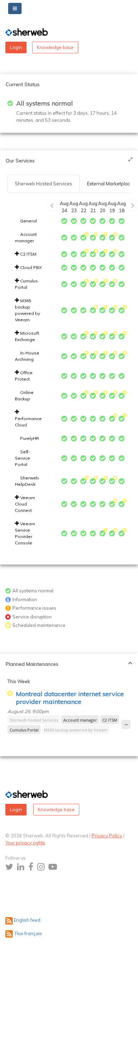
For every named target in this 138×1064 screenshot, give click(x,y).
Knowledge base (55, 47)
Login (16, 47)
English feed (27, 920)
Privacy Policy (107, 835)
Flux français (27, 933)
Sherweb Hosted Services (43, 183)
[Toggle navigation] (15, 8)
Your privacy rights (25, 842)
